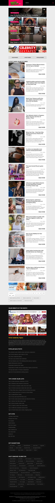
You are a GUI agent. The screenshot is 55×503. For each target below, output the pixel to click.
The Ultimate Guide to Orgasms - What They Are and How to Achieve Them (35, 117)
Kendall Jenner (42, 477)
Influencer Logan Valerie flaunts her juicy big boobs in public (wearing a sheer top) (35, 184)
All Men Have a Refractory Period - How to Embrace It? (35, 268)
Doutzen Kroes (13, 477)
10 (33, 293)
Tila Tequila (12, 474)
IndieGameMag (12, 427)
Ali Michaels (20, 461)
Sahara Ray (37, 474)
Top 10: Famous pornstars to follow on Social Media (21, 392)
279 (43, 293)
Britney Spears (13, 463)
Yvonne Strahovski (36, 472)
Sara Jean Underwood (25, 472)
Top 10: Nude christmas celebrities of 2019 (18, 381)
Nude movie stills (28, 300)
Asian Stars (35, 445)
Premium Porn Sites (13, 418)
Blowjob (11, 447)
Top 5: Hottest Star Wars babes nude (17, 401)
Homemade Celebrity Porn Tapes (16, 365)
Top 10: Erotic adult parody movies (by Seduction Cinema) (22, 398)
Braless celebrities (27, 298)
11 (35, 293)
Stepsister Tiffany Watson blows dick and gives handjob (35, 65)
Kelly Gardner (31, 479)
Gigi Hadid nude (31, 470)
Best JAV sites (12, 436)
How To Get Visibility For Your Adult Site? (34, 234)
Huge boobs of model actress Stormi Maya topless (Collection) (23, 367)
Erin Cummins (40, 484)
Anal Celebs (12, 445)
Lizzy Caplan (22, 479)
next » (13, 295)
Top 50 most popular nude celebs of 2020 (18, 354)
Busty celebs (36, 298)
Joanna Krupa (12, 484)
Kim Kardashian (22, 465)
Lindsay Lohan (31, 465)
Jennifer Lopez (39, 463)
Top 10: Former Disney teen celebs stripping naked (20, 409)
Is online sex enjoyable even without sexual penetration (34, 149)
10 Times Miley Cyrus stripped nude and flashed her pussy (22, 390)
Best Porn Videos (12, 425)
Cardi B (21, 486)
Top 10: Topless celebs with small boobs (18, 405)
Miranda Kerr (24, 468)
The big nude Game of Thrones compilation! (19, 369)
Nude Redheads (27, 445)
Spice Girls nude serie (14, 468)
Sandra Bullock (31, 481)
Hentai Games (12, 423)
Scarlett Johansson (41, 465)
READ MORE (42, 74)
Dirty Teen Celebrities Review (15, 356)
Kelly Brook (38, 479)
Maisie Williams (37, 458)
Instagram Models (37, 447)
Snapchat (42, 445)
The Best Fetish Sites (13, 416)
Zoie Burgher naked (32, 477)
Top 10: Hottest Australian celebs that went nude (20, 388)
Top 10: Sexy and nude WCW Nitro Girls (17, 396)
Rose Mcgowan (22, 477)
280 (10, 295)
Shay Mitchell (12, 461)
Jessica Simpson (13, 465)
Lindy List (11, 434)
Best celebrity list (13, 429)
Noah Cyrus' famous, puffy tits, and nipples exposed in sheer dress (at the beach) (34, 100)
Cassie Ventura (21, 484)
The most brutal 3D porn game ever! (34, 166)
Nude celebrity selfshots (15, 298)
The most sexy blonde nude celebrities (18, 358)
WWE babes (19, 474)
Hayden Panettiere (31, 484)
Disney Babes (12, 450)
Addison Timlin (13, 470)
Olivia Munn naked (29, 474)
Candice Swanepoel (33, 468)
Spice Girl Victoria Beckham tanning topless (19, 372)
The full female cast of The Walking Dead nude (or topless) (22, 361)
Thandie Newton (13, 481)
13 (40, 293)
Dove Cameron (28, 458)
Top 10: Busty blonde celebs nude (16, 403)
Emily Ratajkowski (13, 486)
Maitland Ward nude (14, 472)
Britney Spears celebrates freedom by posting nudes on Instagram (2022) (34, 201)
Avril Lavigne (22, 481)
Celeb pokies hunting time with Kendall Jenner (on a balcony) (34, 251)
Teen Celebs (20, 450)
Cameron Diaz (21, 463)
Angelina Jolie (40, 461)
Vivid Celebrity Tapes (16, 338)
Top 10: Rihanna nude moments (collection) (18, 383)
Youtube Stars (27, 447)
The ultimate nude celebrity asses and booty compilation (22, 352)
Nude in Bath (29, 450)
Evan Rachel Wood (13, 479)
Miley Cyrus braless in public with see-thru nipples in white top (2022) (35, 218)
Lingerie (19, 445)
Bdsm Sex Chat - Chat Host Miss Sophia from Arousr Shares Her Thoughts (35, 133)
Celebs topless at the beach (16, 300)
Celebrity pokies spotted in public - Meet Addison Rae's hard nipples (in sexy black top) (35, 83)
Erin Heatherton (22, 470)
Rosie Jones (39, 481)
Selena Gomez (30, 463)
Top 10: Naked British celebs (15, 394)
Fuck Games (11, 420)
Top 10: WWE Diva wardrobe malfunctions (18, 407)
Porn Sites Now (12, 431)
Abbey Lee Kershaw (30, 461)
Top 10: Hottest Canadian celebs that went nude (20, 385)
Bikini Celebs (19, 447)
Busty (35, 450)
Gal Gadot (20, 458)
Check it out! (11, 345)
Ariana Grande (13, 458)
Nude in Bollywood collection (15, 363)
